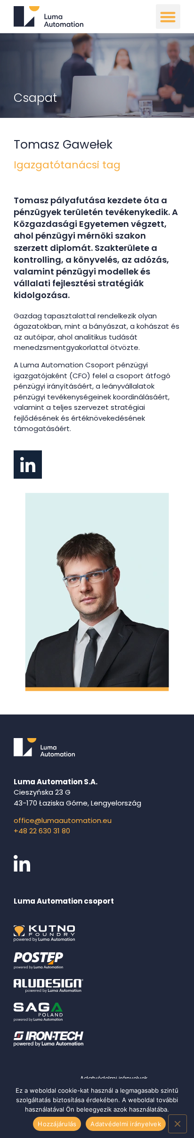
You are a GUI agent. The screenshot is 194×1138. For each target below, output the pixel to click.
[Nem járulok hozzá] (177, 1123)
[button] (168, 16)
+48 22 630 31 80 (42, 831)
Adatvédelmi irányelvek (125, 1124)
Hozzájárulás (57, 1124)
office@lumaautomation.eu (63, 820)
